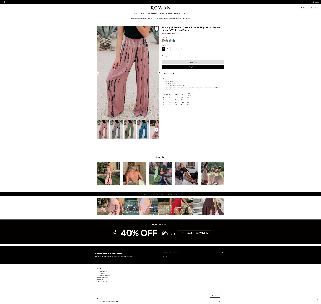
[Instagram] (4, 2)
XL (176, 49)
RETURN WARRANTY (103, 275)
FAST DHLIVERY (102, 271)
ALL (164, 231)
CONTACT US (101, 273)
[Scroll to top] (317, 299)
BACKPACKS (169, 234)
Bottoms (177, 13)
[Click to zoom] (156, 29)
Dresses (161, 13)
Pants (138, 18)
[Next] (159, 73)
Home (136, 13)
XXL (181, 49)
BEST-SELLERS (152, 13)
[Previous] (97, 73)
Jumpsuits (169, 13)
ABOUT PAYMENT (102, 277)
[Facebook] (1, 2)
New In (142, 13)
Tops (183, 13)
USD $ (317, 2)
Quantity (164, 56)
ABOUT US (100, 279)
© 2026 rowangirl (102, 301)
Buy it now (192, 67)
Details (165, 73)
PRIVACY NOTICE (102, 281)
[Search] (301, 7)
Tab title (172, 73)
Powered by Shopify (114, 301)
